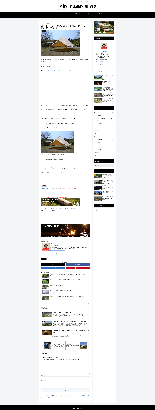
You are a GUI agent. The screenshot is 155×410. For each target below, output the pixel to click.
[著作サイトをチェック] (51, 254)
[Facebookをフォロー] (55, 254)
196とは (96, 210)
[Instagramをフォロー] (57, 254)
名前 (43, 375)
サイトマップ (97, 213)
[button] (113, 71)
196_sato (53, 244)
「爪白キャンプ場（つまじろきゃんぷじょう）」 (57, 70)
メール (43, 380)
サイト (43, 384)
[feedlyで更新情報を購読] (59, 254)
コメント (44, 361)
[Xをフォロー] (53, 254)
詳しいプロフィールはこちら (57, 250)
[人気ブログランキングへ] (44, 186)
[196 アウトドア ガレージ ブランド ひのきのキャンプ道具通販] (60, 206)
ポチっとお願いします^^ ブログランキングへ (50, 188)
